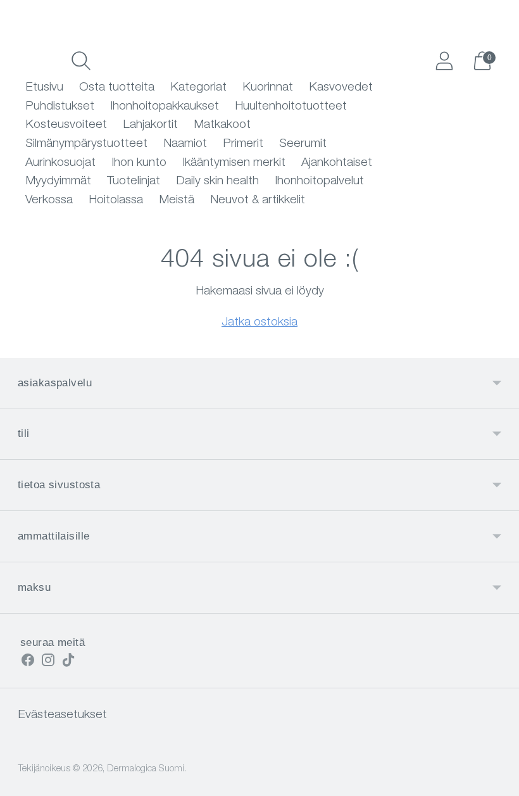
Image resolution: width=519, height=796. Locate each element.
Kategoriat (198, 88)
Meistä (176, 200)
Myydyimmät (58, 181)
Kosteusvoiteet (66, 125)
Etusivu (44, 88)
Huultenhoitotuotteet (291, 107)
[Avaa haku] (81, 61)
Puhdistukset (59, 107)
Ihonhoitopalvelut (319, 181)
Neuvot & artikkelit (257, 200)
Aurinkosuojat (60, 163)
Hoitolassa (116, 200)
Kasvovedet (341, 88)
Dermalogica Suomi (145, 769)
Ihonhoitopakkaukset (164, 107)
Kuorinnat (267, 88)
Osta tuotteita (116, 88)
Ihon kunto (138, 163)
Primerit (243, 144)
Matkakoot (222, 125)
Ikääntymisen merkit (233, 163)
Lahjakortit (150, 125)
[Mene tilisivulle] (444, 61)
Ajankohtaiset (336, 163)
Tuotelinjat (133, 181)
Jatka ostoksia (259, 323)
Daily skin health (217, 181)
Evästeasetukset (62, 715)
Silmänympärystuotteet (86, 144)
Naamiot (185, 144)
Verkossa (49, 200)
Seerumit (303, 144)
